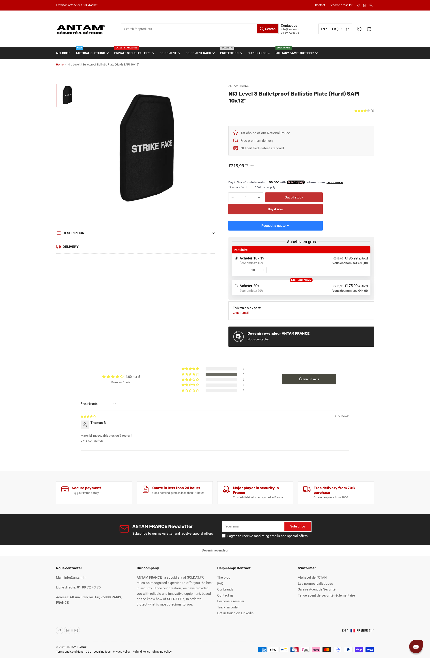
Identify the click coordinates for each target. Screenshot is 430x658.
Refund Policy (141, 651)
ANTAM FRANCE (238, 85)
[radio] (301, 261)
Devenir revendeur (215, 550)
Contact (320, 5)
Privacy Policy (121, 651)
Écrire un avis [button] (309, 379)
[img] (88, 416)
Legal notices (102, 651)
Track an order (228, 607)
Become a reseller (340, 5)
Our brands (257, 53)
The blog (223, 577)
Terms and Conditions (70, 651)
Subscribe (297, 526)
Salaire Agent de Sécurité (316, 589)
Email (245, 312)
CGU (88, 651)
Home (60, 64)
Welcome (63, 53)
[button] (191, 374)
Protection (229, 51)
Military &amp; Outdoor (294, 51)
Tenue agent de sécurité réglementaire (326, 595)
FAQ (220, 584)
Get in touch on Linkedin (235, 613)
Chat (236, 312)
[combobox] (200, 29)
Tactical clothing (90, 51)
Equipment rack (198, 53)
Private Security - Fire (132, 51)
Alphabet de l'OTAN (312, 577)
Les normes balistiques (315, 584)
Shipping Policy (162, 651)
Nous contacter (258, 339)
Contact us (225, 595)
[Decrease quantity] (242, 270)
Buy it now (275, 209)
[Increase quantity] (263, 270)
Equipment (168, 53)
